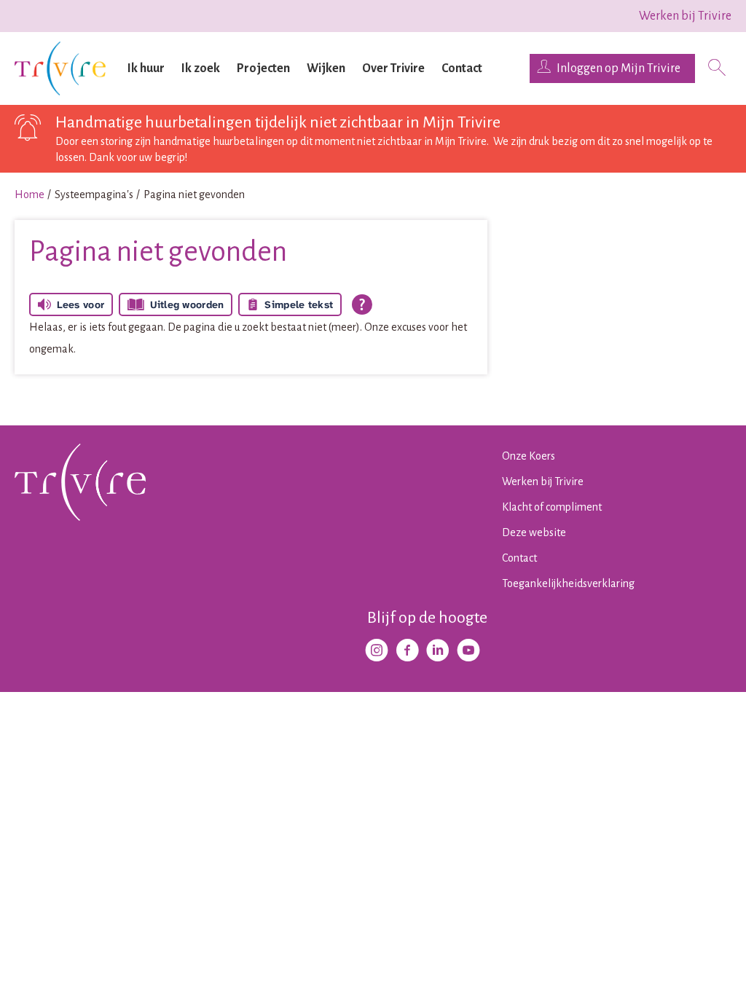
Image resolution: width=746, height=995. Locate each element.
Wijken (326, 68)
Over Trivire (393, 68)
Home (29, 194)
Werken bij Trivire (685, 16)
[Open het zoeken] (716, 68)
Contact (461, 68)
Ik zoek (200, 68)
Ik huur (146, 68)
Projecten (263, 68)
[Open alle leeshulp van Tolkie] (362, 304)
